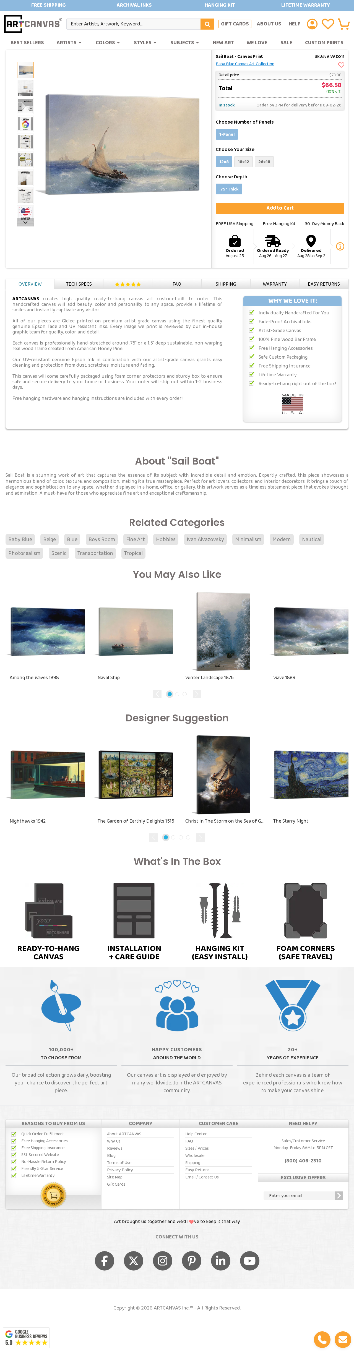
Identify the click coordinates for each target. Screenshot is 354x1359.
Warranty (275, 284)
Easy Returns (324, 284)
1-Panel (227, 134)
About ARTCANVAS (124, 1134)
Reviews (127, 284)
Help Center (196, 1134)
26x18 (264, 161)
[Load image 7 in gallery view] (25, 177)
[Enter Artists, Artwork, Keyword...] (207, 24)
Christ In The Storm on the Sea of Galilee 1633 (225, 821)
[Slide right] (25, 222)
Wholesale (194, 1155)
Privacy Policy (120, 1170)
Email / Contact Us (202, 1177)
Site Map (115, 1177)
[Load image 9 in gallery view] (25, 213)
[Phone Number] (322, 1339)
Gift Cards (235, 24)
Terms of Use (119, 1162)
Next (197, 694)
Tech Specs (79, 284)
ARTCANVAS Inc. (171, 1308)
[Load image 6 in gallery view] (25, 160)
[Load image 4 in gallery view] (25, 124)
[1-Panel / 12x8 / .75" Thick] (25, 88)
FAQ (177, 284)
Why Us (114, 1141)
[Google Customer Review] (26, 1337)
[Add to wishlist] (341, 65)
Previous (157, 694)
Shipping (226, 284)
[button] (344, 24)
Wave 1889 (284, 678)
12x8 (224, 161)
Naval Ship (109, 678)
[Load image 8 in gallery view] (25, 195)
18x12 (243, 161)
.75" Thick (229, 189)
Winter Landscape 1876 (209, 678)
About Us (269, 24)
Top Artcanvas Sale (177, 5)
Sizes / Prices (197, 1148)
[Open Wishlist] (328, 24)
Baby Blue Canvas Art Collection (245, 64)
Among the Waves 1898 (34, 678)
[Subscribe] (339, 1195)
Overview (30, 284)
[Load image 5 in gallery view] (25, 142)
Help (295, 24)
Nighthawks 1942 (28, 821)
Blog (111, 1155)
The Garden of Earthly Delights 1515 (136, 821)
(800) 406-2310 (303, 1161)
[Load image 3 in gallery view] (25, 106)
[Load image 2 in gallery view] (25, 70)
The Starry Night (290, 821)
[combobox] (140, 24)
